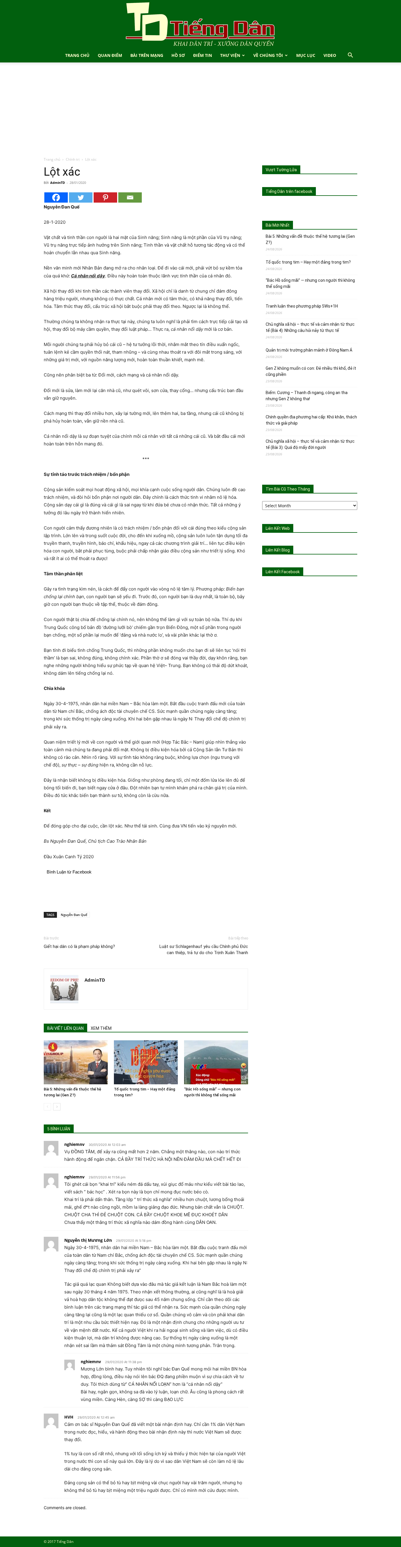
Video (330, 55)
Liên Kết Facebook (283, 571)
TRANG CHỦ (77, 55)
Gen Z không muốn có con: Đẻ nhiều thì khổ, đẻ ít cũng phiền (311, 371)
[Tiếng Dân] (200, 24)
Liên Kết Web (278, 528)
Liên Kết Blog (278, 550)
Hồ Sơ (178, 55)
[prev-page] (47, 1106)
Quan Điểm (110, 55)
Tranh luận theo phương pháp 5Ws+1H (302, 306)
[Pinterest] (105, 197)
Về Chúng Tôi (268, 55)
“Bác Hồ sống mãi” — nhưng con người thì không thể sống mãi (310, 283)
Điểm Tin (202, 55)
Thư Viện (230, 55)
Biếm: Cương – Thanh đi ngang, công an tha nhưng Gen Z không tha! (307, 395)
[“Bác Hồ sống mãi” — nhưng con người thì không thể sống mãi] (216, 1062)
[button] (350, 56)
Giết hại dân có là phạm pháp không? (79, 946)
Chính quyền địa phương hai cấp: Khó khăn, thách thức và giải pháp (311, 420)
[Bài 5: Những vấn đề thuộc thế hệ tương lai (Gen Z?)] (76, 1062)
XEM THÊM (101, 1028)
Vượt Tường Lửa (281, 169)
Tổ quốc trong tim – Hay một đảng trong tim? (308, 262)
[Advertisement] (200, 113)
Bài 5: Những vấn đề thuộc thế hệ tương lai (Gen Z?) (310, 239)
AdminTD (57, 182)
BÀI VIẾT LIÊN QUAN (65, 1028)
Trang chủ (52, 159)
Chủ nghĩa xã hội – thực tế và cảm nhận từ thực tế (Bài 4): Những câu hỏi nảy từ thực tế (310, 327)
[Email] (130, 197)
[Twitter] (80, 197)
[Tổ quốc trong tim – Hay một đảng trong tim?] (146, 1062)
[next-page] (56, 1106)
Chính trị (73, 159)
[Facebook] (56, 197)
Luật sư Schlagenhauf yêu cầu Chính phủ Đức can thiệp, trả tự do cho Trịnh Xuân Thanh (203, 949)
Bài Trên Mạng (146, 55)
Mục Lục (305, 55)
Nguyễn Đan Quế (74, 914)
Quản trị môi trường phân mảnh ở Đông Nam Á (309, 350)
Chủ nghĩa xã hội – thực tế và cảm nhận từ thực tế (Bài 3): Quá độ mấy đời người (310, 444)
